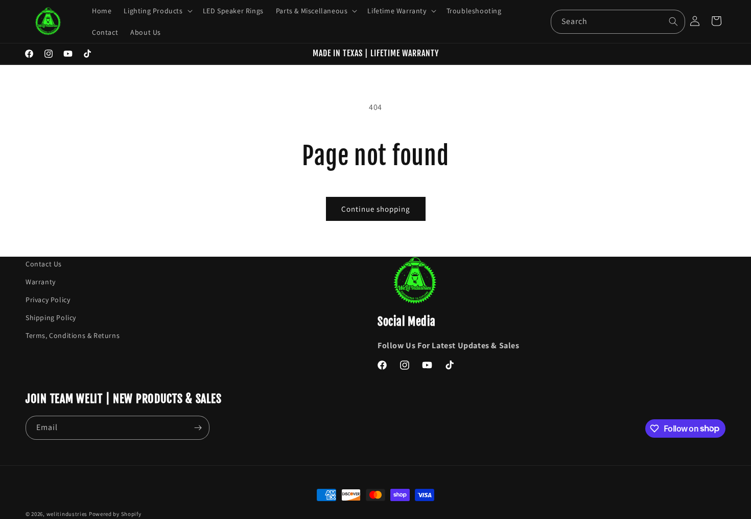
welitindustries (67, 513)
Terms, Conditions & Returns (73, 336)
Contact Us (44, 263)
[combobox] (617, 21)
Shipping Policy (51, 318)
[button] (157, 10)
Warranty (41, 281)
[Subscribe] (197, 428)
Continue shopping (375, 209)
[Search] (673, 21)
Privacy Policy (48, 299)
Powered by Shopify (115, 513)
